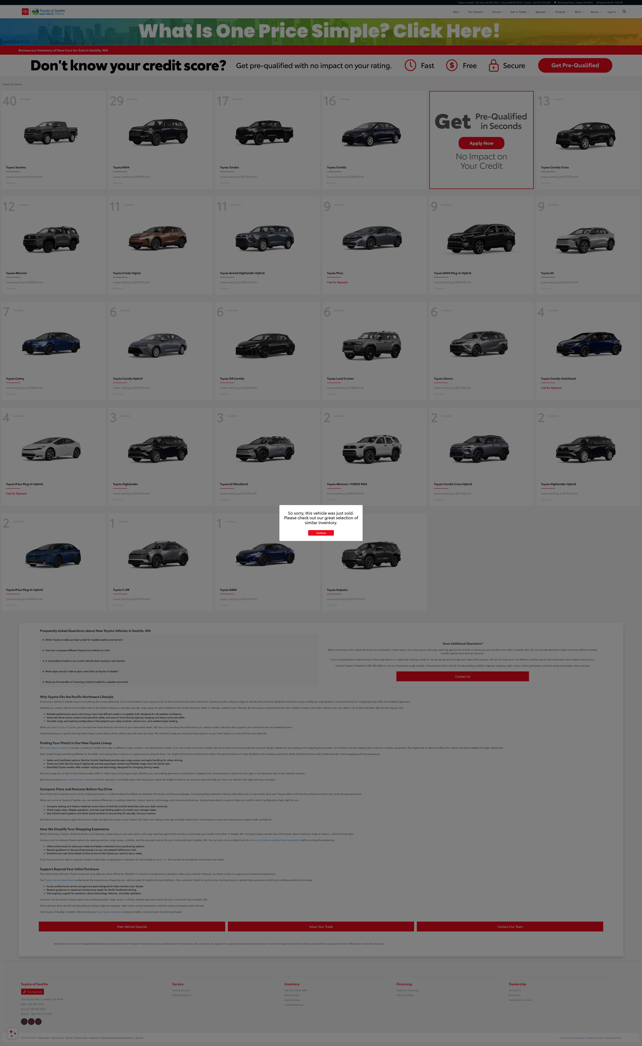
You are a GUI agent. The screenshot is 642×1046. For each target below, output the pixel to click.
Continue (321, 532)
